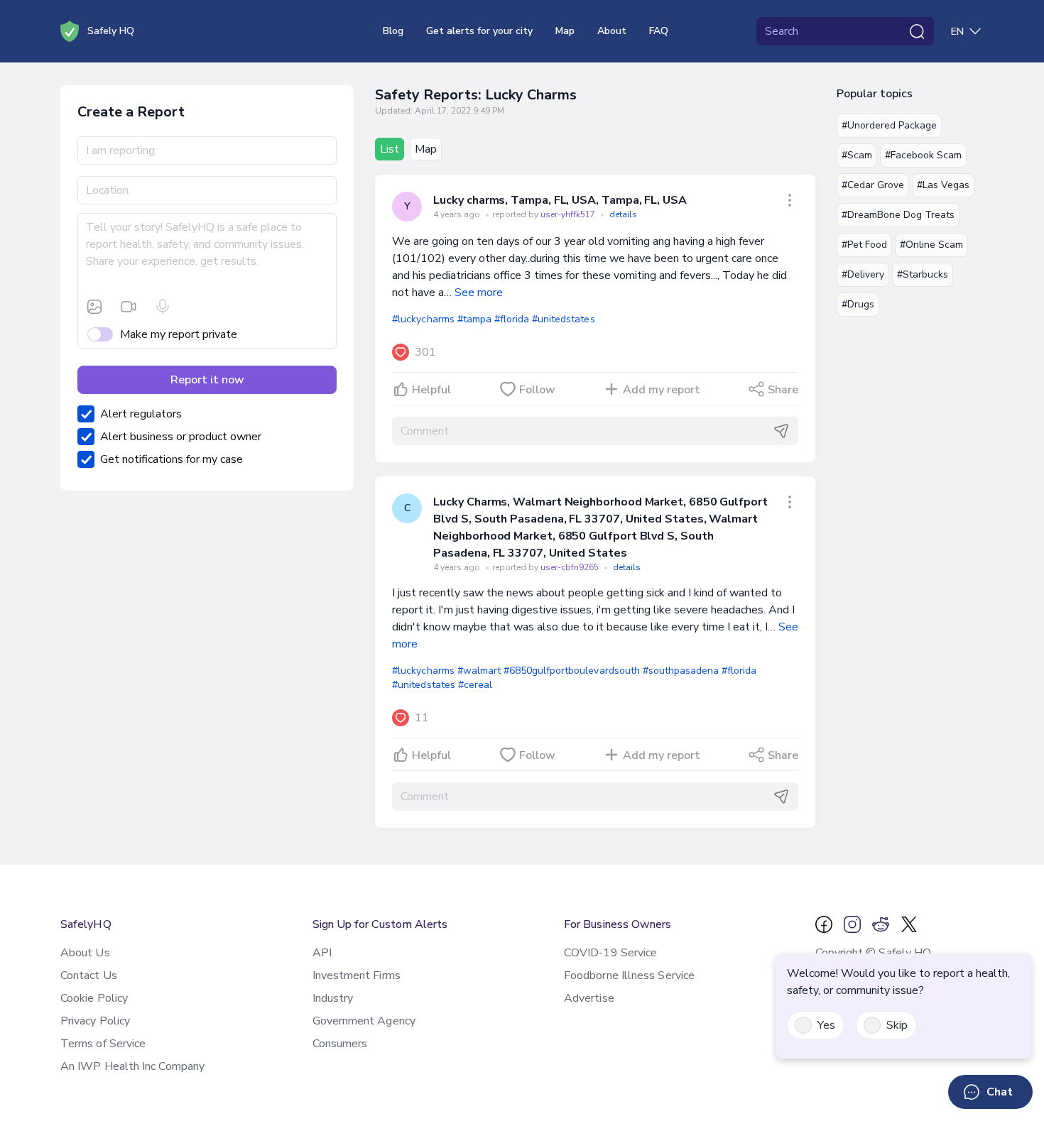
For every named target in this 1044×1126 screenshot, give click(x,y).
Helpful (431, 390)
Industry (333, 998)
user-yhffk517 (568, 214)
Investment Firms (356, 975)
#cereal (475, 685)
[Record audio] (162, 306)
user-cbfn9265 (570, 567)
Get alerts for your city (479, 31)
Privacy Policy (95, 1021)
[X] (909, 924)
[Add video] (128, 306)
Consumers (340, 1043)
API (322, 953)
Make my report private (178, 334)
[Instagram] (852, 924)
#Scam (857, 155)
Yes (826, 1025)
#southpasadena (681, 670)
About (611, 31)
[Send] (781, 430)
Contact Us (88, 975)
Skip (897, 1025)
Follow (537, 390)
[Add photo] (94, 306)
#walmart (479, 670)
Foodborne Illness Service (629, 975)
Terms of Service (103, 1043)
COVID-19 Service (610, 953)
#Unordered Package (889, 125)
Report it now (207, 380)
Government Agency (363, 1021)
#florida (511, 319)
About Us (85, 953)
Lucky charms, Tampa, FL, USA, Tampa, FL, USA (559, 200)
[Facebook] (823, 924)
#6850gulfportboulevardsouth (572, 670)
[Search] (917, 31)
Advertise (589, 998)
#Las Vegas (943, 185)
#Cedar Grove (873, 185)
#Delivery (863, 274)
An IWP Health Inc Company (132, 1066)
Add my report (661, 390)
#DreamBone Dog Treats (898, 215)
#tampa (474, 319)
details (623, 214)
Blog (393, 31)
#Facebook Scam (923, 155)
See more (479, 292)
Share (783, 390)
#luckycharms (423, 319)
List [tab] (389, 149)
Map (565, 31)
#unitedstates (563, 319)
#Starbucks (922, 274)
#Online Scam (931, 244)
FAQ (658, 31)
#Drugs (858, 304)
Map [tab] (426, 149)
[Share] (789, 200)
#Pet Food (864, 244)
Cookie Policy (94, 998)
